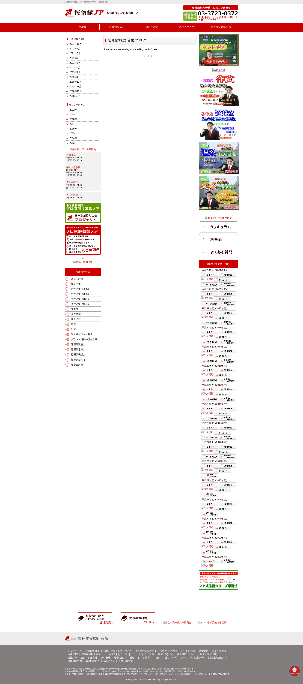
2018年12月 (75, 81)
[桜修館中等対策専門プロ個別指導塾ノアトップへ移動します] (101, 16)
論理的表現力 (78, 354)
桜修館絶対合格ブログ (93, 654)
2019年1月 (74, 77)
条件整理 (76, 314)
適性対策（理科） (80, 299)
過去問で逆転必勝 (221, 27)
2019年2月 (74, 72)
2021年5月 (74, 67)
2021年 (73, 109)
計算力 (74, 329)
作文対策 (76, 283)
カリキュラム (177, 651)
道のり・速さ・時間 (81, 334)
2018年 (73, 119)
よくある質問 (219, 651)
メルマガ (162, 651)
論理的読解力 (78, 344)
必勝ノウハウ (186, 27)
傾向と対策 (151, 27)
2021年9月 (74, 48)
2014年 (73, 138)
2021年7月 (74, 58)
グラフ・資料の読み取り (84, 339)
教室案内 (203, 651)
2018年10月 (75, 91)
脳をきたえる (78, 359)
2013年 (73, 143)
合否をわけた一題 (118, 654)
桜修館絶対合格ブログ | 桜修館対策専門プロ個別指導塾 (86, 2)
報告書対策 (77, 364)
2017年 (73, 124)
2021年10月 (75, 43)
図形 (73, 324)
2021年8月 (74, 53)
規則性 (74, 309)
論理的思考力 (78, 349)
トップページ (75, 651)
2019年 (73, 114)
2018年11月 (75, 86)
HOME (82, 26)
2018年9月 (74, 96)
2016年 (73, 128)
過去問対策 (77, 278)
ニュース (136, 654)
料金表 (191, 651)
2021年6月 (74, 62)
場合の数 (76, 319)
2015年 (73, 133)
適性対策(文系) (165, 654)
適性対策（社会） (80, 304)
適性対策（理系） (80, 293)
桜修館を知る (117, 27)
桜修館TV (73, 654)
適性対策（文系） (80, 288)
